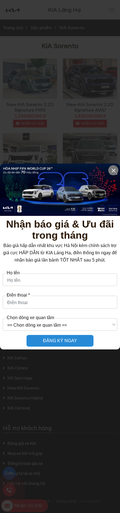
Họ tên (13, 273)
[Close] (113, 170)
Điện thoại (18, 295)
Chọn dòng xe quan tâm (30, 317)
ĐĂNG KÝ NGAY (60, 340)
